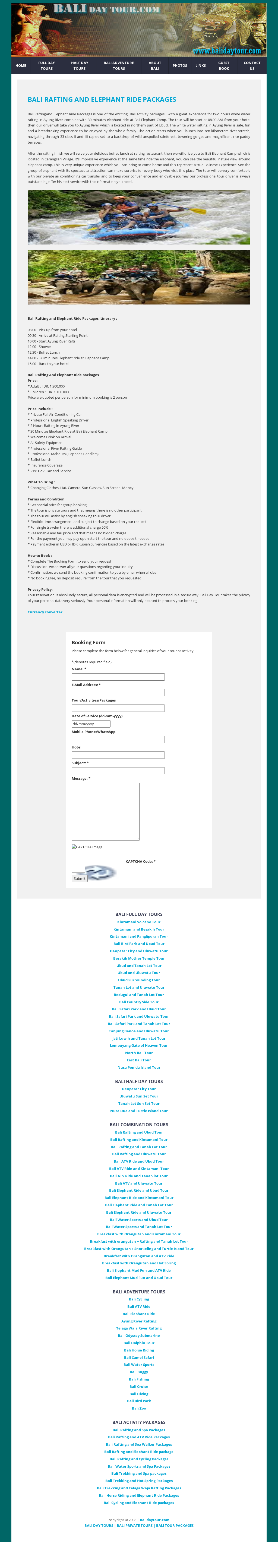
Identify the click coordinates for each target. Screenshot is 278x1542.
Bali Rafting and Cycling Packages (139, 1459)
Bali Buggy (139, 1371)
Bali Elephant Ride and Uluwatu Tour (139, 1212)
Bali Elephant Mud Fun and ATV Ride (139, 1270)
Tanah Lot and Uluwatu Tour (139, 987)
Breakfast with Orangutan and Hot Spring (139, 1263)
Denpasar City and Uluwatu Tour (139, 950)
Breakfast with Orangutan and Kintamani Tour (139, 1234)
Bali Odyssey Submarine (139, 1335)
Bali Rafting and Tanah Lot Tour (139, 1146)
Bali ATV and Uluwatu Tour (139, 1183)
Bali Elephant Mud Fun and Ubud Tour (138, 1277)
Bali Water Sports (139, 1364)
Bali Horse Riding (139, 1350)
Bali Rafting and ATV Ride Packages (139, 1437)
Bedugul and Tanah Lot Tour (139, 994)
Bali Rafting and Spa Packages (139, 1429)
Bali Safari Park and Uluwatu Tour (139, 1016)
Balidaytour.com (154, 1519)
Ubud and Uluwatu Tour (139, 972)
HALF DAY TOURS (79, 65)
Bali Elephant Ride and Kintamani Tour (139, 1197)
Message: (81, 778)
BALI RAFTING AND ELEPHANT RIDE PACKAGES (102, 99)
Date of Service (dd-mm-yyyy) (97, 715)
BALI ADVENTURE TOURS (119, 65)
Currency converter (45, 612)
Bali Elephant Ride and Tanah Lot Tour (139, 1204)
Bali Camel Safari (139, 1357)
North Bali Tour (139, 1052)
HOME (20, 65)
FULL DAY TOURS (46, 65)
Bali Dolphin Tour (139, 1342)
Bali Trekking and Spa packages (138, 1473)
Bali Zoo (139, 1408)
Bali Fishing (139, 1379)
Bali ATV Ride (138, 1306)
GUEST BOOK (223, 65)
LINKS (200, 65)
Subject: (80, 762)
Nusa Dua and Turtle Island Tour (139, 1110)
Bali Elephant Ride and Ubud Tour (139, 1190)
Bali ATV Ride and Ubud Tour (139, 1161)
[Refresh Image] (99, 879)
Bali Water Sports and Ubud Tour (139, 1219)
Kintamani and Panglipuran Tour (139, 936)
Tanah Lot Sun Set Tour (139, 1103)
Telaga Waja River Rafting (139, 1328)
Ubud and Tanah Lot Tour (139, 965)
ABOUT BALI (155, 65)
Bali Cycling (139, 1299)
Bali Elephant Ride (139, 1313)
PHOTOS (180, 65)
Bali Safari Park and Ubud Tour (139, 1009)
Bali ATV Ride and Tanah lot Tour (139, 1175)
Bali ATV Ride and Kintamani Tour (139, 1168)
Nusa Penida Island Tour (139, 1067)
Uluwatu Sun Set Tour (138, 1096)
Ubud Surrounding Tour (139, 980)
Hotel (76, 747)
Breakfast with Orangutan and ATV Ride (139, 1256)
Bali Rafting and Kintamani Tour (139, 1139)
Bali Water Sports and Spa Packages (139, 1466)
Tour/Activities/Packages (94, 700)
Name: (79, 669)
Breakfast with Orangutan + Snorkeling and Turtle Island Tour (139, 1248)
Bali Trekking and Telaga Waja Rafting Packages (139, 1488)
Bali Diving (138, 1393)
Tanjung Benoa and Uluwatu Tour (139, 1031)
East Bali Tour (139, 1060)
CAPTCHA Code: (141, 861)
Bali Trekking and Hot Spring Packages (139, 1480)
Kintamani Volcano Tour (138, 921)
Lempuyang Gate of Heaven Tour (139, 1045)
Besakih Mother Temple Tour (139, 958)
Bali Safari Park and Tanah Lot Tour (139, 1023)
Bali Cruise (138, 1386)
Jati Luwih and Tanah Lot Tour (139, 1038)
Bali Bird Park (139, 1400)
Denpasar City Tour (139, 1088)
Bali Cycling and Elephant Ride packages (139, 1502)
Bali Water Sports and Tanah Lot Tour (139, 1226)
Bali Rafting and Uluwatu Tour (139, 1153)
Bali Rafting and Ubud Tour (139, 1132)
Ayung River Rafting (138, 1321)
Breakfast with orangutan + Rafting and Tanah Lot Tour (139, 1241)
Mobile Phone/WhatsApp (93, 731)
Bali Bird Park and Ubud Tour (139, 943)
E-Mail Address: (86, 684)
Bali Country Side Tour (139, 1002)
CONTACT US (252, 65)
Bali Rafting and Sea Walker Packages (139, 1444)
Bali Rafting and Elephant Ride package (138, 1451)
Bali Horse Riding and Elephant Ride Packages (139, 1495)
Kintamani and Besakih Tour (138, 929)
